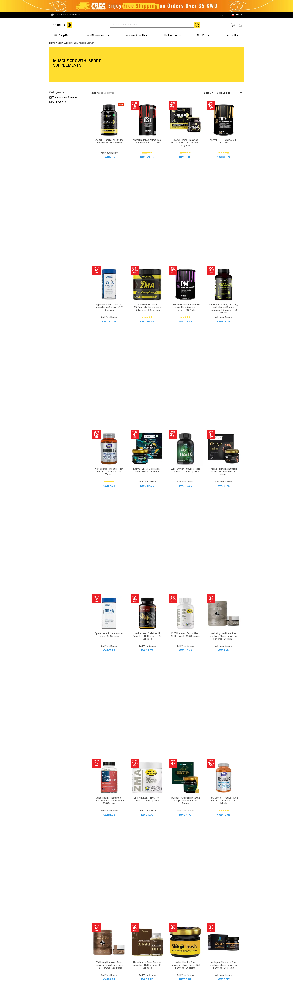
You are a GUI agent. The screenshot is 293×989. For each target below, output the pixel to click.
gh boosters (59, 101)
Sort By (208, 92)
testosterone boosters (64, 97)
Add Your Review (109, 152)
